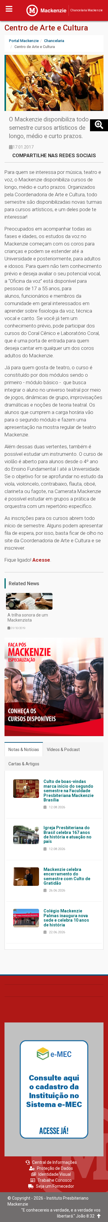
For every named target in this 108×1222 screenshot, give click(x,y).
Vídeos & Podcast (63, 749)
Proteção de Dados (55, 1168)
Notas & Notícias (23, 749)
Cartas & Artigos (23, 763)
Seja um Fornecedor (55, 1186)
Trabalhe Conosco (55, 1180)
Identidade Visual (54, 1174)
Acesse (41, 560)
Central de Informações (54, 1162)
